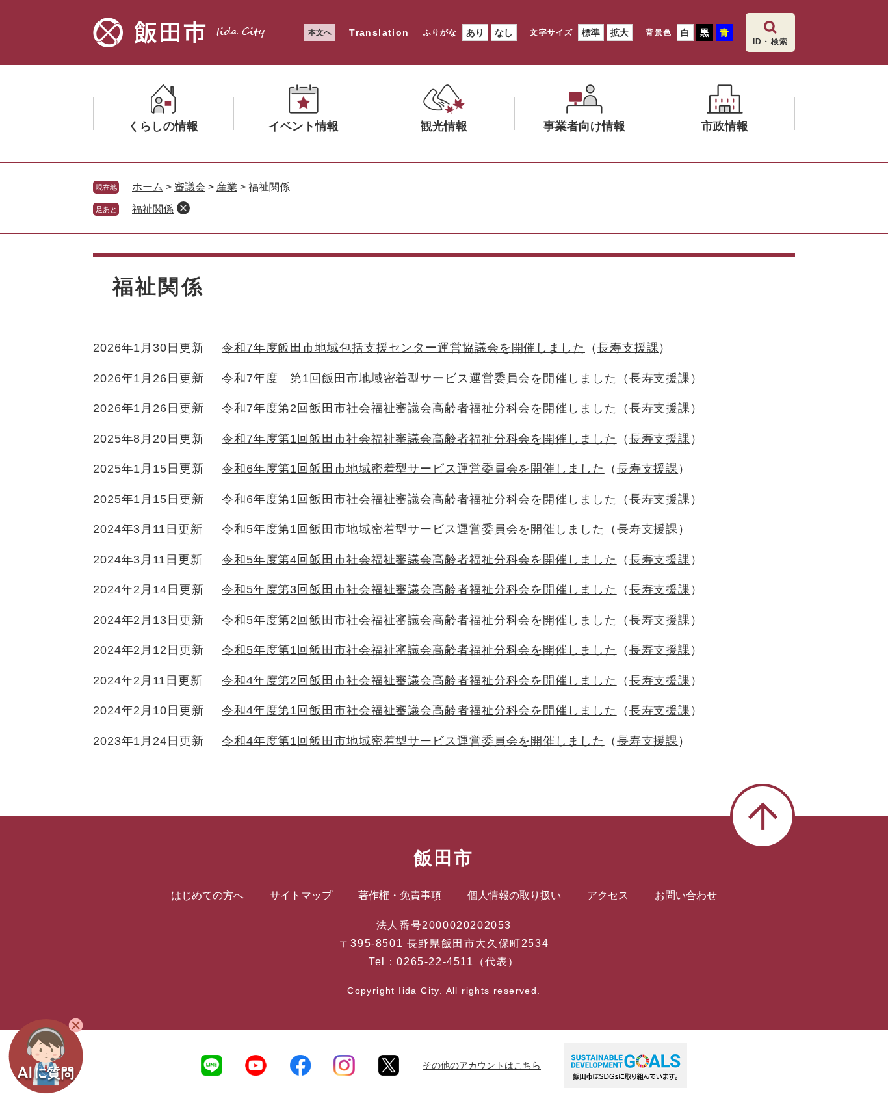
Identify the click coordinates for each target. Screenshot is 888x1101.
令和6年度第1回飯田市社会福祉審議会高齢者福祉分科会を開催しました (419, 499)
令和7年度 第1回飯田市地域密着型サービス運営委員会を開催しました (419, 378)
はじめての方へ (207, 895)
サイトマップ (301, 895)
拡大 (619, 32)
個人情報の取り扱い (514, 895)
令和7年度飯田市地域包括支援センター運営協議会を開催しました (403, 347)
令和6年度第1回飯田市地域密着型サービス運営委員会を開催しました (413, 468)
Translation (379, 32)
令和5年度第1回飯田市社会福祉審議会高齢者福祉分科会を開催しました (419, 649)
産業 (226, 186)
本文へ (320, 32)
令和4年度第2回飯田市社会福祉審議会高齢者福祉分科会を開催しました (419, 680)
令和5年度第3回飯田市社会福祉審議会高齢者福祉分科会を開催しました (419, 589)
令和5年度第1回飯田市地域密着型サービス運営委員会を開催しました (413, 529)
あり (475, 32)
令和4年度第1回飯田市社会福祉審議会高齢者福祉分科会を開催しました (419, 710)
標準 (591, 32)
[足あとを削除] (183, 207)
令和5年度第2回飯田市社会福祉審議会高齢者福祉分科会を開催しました (419, 620)
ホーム (147, 186)
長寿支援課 (628, 347)
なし (504, 32)
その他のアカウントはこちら (482, 1065)
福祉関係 (153, 208)
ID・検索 (770, 41)
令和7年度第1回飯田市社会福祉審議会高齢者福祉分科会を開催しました (419, 438)
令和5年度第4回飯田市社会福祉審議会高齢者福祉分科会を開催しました (419, 559)
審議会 (189, 186)
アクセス (608, 895)
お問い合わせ (686, 895)
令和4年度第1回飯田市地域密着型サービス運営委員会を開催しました (413, 740)
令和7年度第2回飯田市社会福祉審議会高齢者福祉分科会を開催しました (419, 408)
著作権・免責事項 (399, 895)
